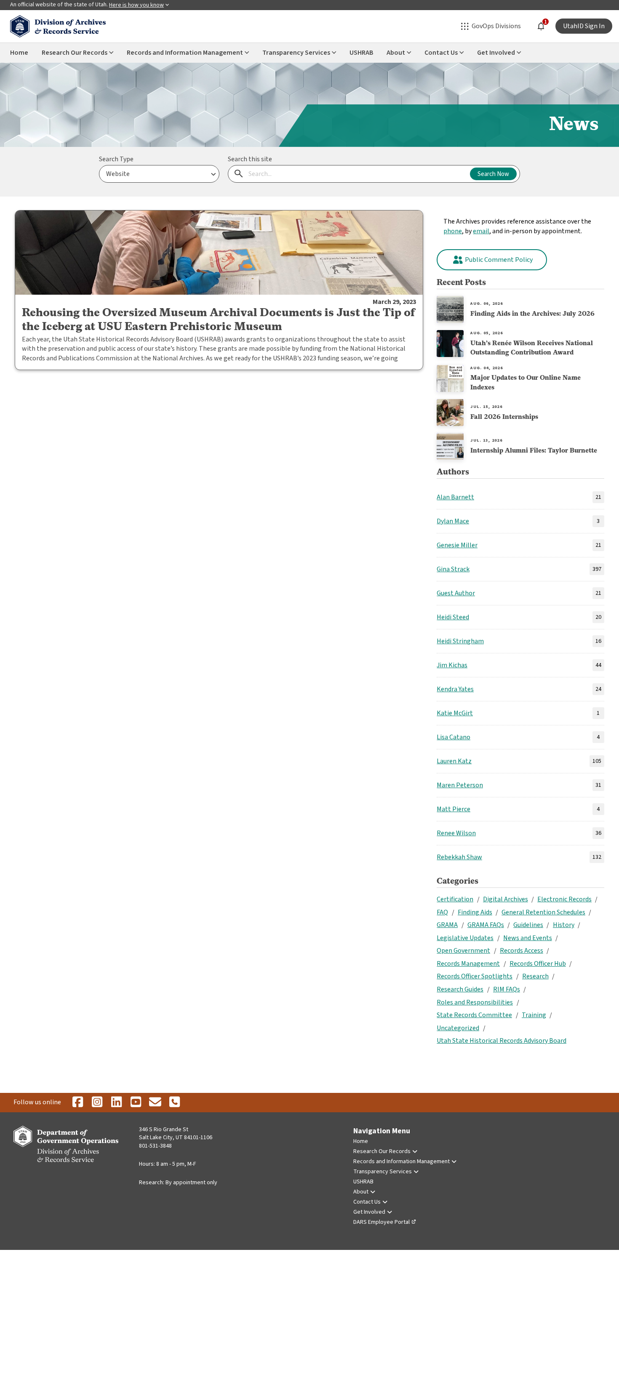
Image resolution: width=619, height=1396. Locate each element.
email (481, 231)
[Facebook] (77, 1102)
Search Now (493, 174)
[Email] (155, 1102)
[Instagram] (97, 1102)
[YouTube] (135, 1102)
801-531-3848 (155, 1146)
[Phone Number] (174, 1102)
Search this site (250, 159)
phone (452, 231)
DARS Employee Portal (381, 1222)
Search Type (116, 159)
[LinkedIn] (116, 1102)
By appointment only (191, 1182)
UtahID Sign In (584, 26)
